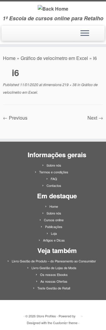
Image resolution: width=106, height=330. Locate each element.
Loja (54, 233)
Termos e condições (53, 172)
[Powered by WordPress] (79, 315)
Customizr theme (65, 322)
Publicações (53, 226)
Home (9, 58)
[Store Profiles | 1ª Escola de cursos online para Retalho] (53, 8)
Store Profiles (46, 316)
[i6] (53, 126)
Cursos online (54, 219)
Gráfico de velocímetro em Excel (54, 58)
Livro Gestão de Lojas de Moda (54, 267)
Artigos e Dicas (54, 240)
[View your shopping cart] (96, 32)
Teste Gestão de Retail (53, 288)
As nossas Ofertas (53, 281)
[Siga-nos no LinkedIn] (7, 35)
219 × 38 (69, 84)
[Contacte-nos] (13, 35)
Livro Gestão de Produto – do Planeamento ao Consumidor (54, 261)
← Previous (15, 117)
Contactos (54, 185)
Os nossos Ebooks (54, 274)
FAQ (54, 178)
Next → (95, 117)
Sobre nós (54, 165)
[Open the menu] (84, 33)
